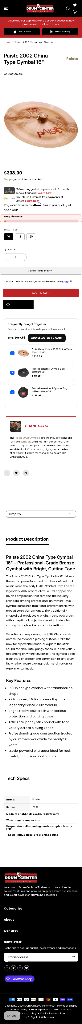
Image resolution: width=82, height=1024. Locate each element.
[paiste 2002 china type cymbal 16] (41, 125)
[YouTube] (26, 968)
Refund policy (18, 1009)
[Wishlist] (74, 5)
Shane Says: (36, 426)
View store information (40, 270)
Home (7, 42)
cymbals (25, 441)
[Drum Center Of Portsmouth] (40, 8)
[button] (6, 8)
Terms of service (61, 1009)
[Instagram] (20, 968)
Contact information (52, 1013)
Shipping (9, 179)
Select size (10, 229)
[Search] (67, 8)
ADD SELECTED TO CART (47, 338)
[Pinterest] (26, 473)
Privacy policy (39, 1009)
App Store (24, 31)
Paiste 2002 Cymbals (27, 437)
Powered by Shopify (66, 1005)
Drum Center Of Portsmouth (39, 1005)
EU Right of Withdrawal (41, 1017)
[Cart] (74, 11)
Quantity (9, 249)
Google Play (62, 31)
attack (19, 453)
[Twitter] (16, 473)
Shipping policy (26, 1013)
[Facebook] (7, 473)
